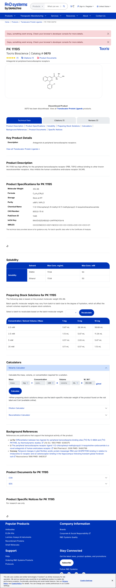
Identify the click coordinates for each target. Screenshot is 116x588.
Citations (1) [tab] (59, 120)
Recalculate (86, 312)
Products (9, 16)
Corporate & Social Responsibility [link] (74, 533)
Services (54, 16)
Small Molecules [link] (12, 545)
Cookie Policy (17, 583)
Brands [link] (63, 529)
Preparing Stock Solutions (69, 126)
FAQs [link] (7, 556)
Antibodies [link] (9, 529)
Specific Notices (55, 129)
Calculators (87, 126)
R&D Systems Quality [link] (69, 537)
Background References (16, 129)
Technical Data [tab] (24, 120)
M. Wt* (87, 379)
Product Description (14, 126)
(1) (17, 58)
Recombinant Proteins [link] (14, 541)
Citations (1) (28, 58)
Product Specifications (35, 126)
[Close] (108, 34)
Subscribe (66, 563)
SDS (10, 484)
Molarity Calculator (17, 368)
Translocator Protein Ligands (31, 22)
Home (7, 22)
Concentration (40, 379)
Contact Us (100, 16)
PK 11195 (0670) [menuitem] (50, 22)
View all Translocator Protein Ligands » (23, 149)
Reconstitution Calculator (19, 415)
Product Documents (47, 58)
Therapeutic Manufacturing (31, 16)
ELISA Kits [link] (9, 533)
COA (11, 478)
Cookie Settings (86, 580)
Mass (11, 379)
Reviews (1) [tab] (93, 120)
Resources (70, 16)
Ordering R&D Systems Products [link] (19, 560)
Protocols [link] (9, 564)
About (85, 16)
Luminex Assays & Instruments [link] (18, 537)
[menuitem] (7, 22)
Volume (62, 379)
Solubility (51, 126)
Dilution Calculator (16, 408)
